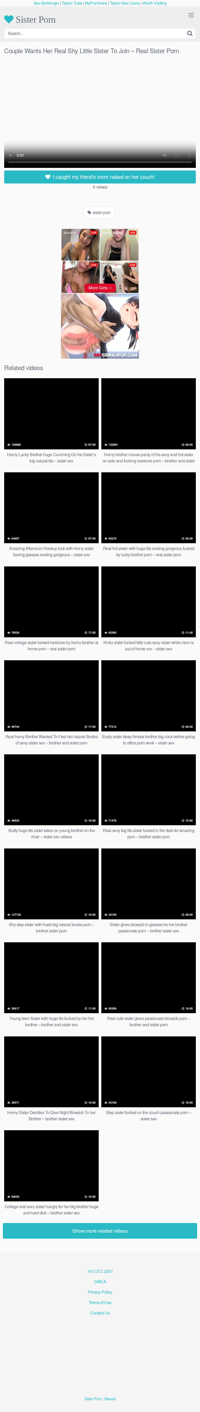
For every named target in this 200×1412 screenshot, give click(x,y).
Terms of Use (100, 1302)
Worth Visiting (154, 3)
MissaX (110, 1398)
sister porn (101, 212)
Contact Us (100, 1313)
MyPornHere (96, 3)
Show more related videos (100, 1230)
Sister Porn (35, 19)
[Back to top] (191, 1400)
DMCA (100, 1282)
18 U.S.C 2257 (100, 1271)
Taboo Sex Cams (125, 3)
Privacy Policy (100, 1292)
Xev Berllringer (46, 3)
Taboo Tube (72, 3)
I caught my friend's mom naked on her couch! (103, 176)
